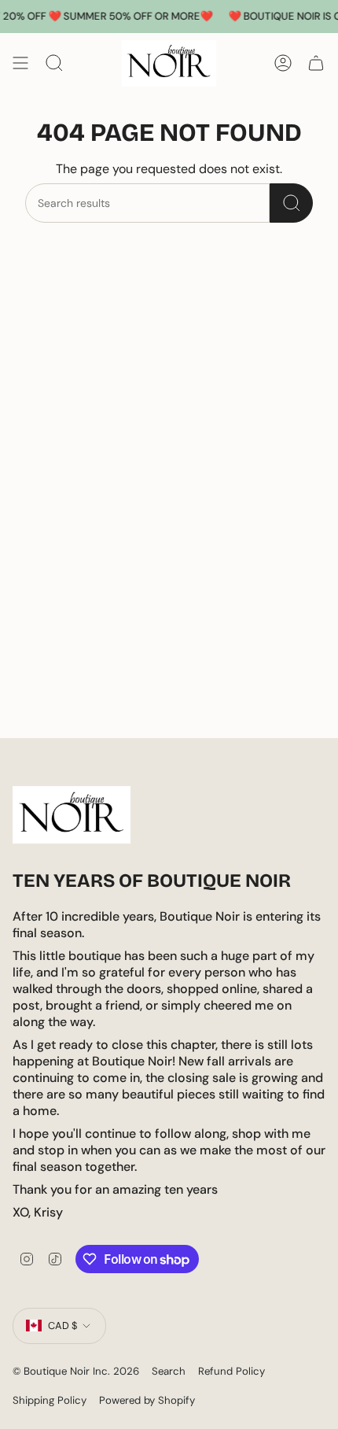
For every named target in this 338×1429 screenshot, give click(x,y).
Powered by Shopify (147, 1400)
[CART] (315, 63)
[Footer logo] (71, 815)
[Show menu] (20, 63)
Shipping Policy (49, 1400)
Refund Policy (231, 1371)
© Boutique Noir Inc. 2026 (76, 1371)
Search (169, 1371)
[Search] (291, 203)
